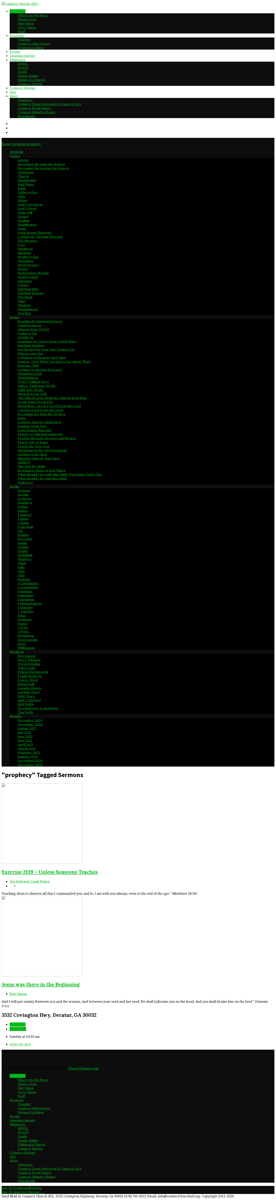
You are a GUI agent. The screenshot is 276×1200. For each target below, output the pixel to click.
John (21, 571)
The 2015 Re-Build (31, 466)
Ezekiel (23, 547)
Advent (23, 160)
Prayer (23, 269)
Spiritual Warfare (31, 293)
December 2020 (30, 760)
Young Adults (28, 76)
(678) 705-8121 (20, 1044)
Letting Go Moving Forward (39, 370)
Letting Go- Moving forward (40, 237)
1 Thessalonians (30, 603)
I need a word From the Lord (40, 410)
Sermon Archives (31, 48)
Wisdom (24, 305)
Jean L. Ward (28, 680)
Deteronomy (28, 640)
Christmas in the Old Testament (42, 450)
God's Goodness (30, 204)
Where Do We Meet (33, 15)
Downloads (26, 116)
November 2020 (30, 765)
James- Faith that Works (36, 386)
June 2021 (25, 736)
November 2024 (30, 724)
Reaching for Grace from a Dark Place (47, 341)
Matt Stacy (26, 696)
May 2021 (25, 740)
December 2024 (30, 720)
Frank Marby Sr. (30, 676)
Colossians (26, 599)
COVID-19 (25, 337)
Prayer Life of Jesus (33, 442)
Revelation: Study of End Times (41, 470)
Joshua (23, 507)
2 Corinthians (28, 587)
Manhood (25, 249)
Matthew (25, 559)
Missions (24, 253)
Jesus (22, 228)
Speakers (17, 652)
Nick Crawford (29, 700)
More (14, 96)
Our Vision (26, 23)
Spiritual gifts (28, 289)
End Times (26, 184)
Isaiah (22, 543)
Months (16, 716)
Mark (22, 563)
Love (21, 245)
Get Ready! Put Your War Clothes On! (46, 349)
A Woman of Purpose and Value (42, 357)
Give (13, 92)
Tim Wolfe (26, 712)
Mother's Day (28, 257)
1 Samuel (24, 515)
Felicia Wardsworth (33, 672)
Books (14, 486)
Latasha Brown (29, 688)
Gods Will (25, 212)
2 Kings (23, 523)
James (22, 623)
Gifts (21, 196)
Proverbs (25, 539)
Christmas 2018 (30, 374)
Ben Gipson (26, 656)
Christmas (26, 172)
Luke (21, 567)
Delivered (25, 482)
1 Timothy (25, 607)
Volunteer (25, 100)
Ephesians (25, 595)
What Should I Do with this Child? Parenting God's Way (60, 474)
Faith (21, 188)
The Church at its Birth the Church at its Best (52, 398)
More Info (17, 1024)
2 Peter (23, 632)
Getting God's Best (32, 454)
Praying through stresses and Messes (47, 438)
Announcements (22, 56)
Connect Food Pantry (34, 108)
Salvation (25, 281)
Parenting (25, 261)
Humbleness (27, 224)
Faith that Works (30, 390)
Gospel (23, 216)
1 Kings (23, 519)
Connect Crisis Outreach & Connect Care (50, 104)
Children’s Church (31, 80)
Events (15, 52)
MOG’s (23, 64)
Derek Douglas (29, 664)
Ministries (17, 60)
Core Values (27, 27)
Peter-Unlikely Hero (33, 382)
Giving (22, 200)
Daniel (22, 551)
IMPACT (24, 462)
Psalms (23, 535)
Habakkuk (25, 555)
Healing (24, 220)
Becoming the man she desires (41, 164)
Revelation (26, 636)
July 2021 (24, 732)
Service (23, 285)
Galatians (25, 591)
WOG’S (23, 68)
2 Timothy (25, 611)
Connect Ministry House (37, 112)
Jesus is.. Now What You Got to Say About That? (54, 361)
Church (23, 176)
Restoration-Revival (33, 273)
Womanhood (28, 309)
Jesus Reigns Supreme (35, 233)
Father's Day (27, 192)
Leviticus (25, 499)
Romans (24, 579)
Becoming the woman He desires (43, 168)
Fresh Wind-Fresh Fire (35, 402)
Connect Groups (22, 88)
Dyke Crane (27, 668)
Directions (18, 1029)
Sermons (17, 35)
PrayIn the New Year (34, 446)
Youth (22, 72)
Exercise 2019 (28, 366)
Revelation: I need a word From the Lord (49, 406)
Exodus (23, 494)
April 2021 (25, 744)
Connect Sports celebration (39, 422)
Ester (22, 418)
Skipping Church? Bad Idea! (39, 458)
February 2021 (29, 752)
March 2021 (27, 748)
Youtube (24, 39)
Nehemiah (25, 527)
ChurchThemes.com (83, 1068)
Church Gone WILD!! (33, 329)
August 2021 (27, 728)
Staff (21, 31)
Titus (22, 615)
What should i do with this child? (42, 478)
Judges (23, 511)
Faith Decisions (29, 325)
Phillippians (26, 648)
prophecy (33, 144)
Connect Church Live (34, 44)
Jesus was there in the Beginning (41, 984)
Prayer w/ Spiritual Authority (40, 434)
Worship (24, 313)
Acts (21, 575)
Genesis (24, 490)
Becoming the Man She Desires (42, 414)
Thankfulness (28, 378)
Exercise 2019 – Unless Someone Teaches (50, 872)
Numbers (25, 503)
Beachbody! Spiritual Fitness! (40, 321)
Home (6, 144)
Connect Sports (30, 84)
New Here (17, 11)
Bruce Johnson (29, 660)
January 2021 (28, 756)
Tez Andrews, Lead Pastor (38, 708)
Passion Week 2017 (32, 426)
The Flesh (25, 297)
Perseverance (28, 265)
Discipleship (27, 180)
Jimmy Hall (26, 684)
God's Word (27, 208)
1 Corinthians (28, 583)
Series (14, 317)
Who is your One (30, 353)
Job (20, 531)
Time (22, 301)
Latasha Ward (28, 692)
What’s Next (27, 19)
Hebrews (25, 619)
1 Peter (23, 627)
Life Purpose (27, 241)
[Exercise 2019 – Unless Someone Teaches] (42, 862)
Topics (15, 156)
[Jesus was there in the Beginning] (42, 975)
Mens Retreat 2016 (32, 394)
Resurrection (28, 277)
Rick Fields (26, 704)
